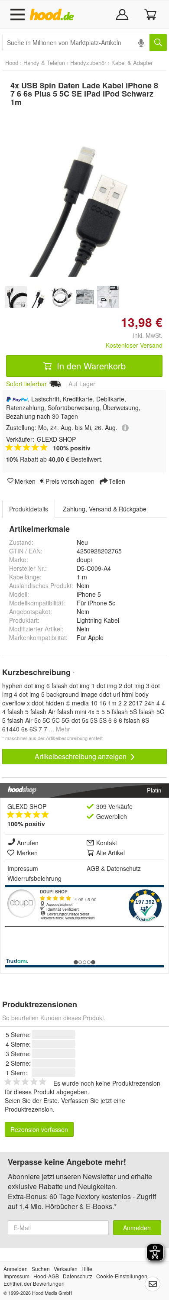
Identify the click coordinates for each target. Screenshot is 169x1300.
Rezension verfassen (39, 1129)
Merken (25, 481)
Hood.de (53, 14)
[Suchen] (158, 42)
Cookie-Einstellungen (121, 1276)
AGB (93, 868)
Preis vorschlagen (70, 481)
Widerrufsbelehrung (34, 878)
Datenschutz (124, 868)
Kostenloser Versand (134, 345)
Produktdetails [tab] (28, 508)
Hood (11, 62)
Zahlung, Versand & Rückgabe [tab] (104, 508)
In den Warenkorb (90, 365)
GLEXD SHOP (26, 806)
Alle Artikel (110, 852)
